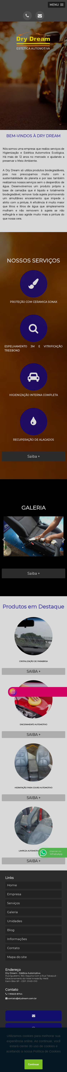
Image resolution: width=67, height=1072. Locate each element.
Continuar (33, 1064)
